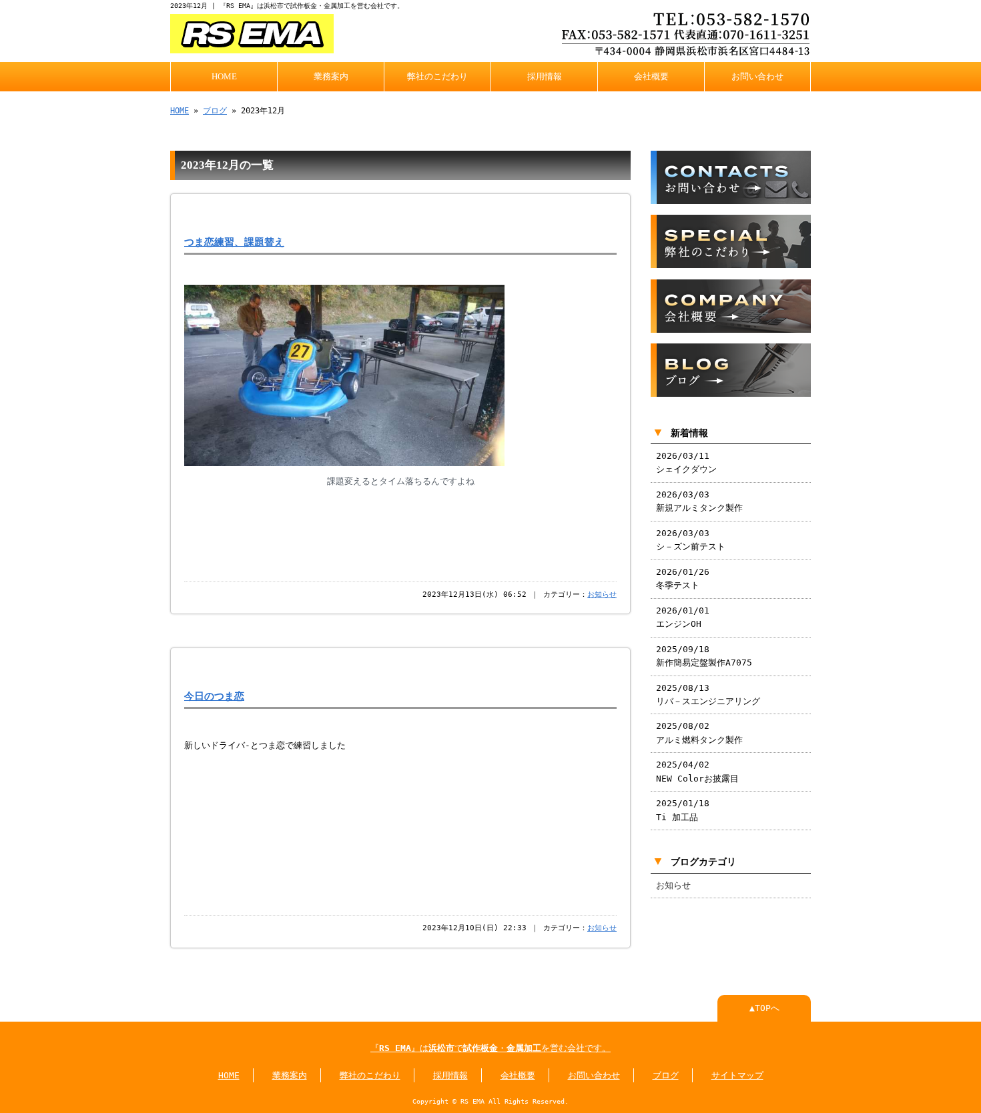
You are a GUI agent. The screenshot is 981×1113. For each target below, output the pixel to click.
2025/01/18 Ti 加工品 (682, 810)
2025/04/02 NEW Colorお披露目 (697, 771)
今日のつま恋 (214, 696)
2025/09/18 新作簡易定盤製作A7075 (704, 656)
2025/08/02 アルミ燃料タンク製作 (699, 732)
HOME (224, 76)
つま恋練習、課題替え (234, 241)
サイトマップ (737, 1075)
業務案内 (331, 76)
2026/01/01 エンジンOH (683, 617)
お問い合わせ (757, 76)
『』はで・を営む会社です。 (490, 1048)
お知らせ (602, 594)
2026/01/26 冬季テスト (682, 578)
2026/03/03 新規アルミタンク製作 (699, 501)
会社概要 (651, 76)
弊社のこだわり (437, 76)
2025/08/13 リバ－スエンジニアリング (708, 694)
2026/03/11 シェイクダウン (686, 462)
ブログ (215, 110)
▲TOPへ (764, 1008)
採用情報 (544, 76)
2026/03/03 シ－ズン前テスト (690, 539)
